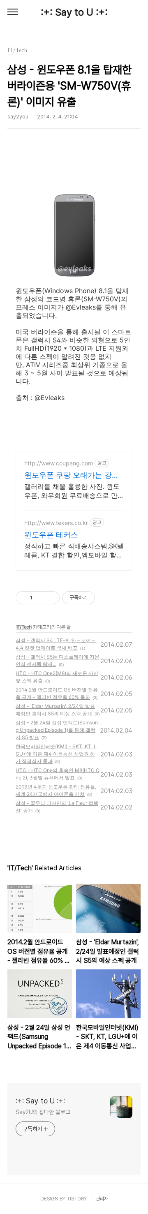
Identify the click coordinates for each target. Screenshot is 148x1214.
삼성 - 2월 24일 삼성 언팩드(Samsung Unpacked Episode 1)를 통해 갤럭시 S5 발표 (57, 729)
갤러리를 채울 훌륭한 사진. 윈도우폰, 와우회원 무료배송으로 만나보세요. (72, 491)
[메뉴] (13, 12)
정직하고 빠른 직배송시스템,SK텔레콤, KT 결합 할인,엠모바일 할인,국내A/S (74, 551)
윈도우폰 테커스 (51, 534)
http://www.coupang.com (58, 463)
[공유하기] (40, 598)
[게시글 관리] (50, 598)
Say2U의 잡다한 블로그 (43, 1112)
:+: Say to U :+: (74, 12)
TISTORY (77, 1199)
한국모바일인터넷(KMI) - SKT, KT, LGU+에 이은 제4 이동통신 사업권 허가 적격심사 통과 (56, 753)
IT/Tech (23, 627)
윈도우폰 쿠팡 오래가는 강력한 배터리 (71, 475)
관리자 (102, 1199)
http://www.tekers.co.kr (56, 522)
